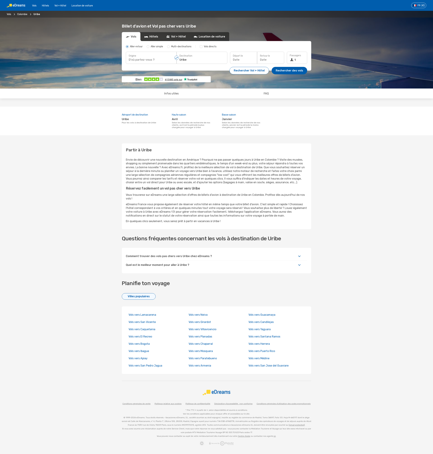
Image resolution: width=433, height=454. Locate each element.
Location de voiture (82, 5)
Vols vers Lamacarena (142, 314)
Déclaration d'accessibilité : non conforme (233, 404)
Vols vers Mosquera (201, 351)
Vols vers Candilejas (261, 322)
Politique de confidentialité (198, 404)
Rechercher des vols (289, 70)
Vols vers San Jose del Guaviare (268, 365)
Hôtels (45, 5)
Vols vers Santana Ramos (264, 336)
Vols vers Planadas (200, 336)
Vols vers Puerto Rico (261, 351)
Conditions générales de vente (136, 404)
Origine (132, 55)
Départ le (238, 55)
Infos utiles (171, 93)
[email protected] (297, 425)
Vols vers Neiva (198, 314)
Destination (185, 55)
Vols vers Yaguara (259, 329)
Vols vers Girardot (200, 322)
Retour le (265, 55)
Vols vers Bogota (139, 343)
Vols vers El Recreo (140, 336)
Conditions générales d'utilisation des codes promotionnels (284, 404)
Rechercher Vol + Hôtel (249, 70)
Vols (34, 5)
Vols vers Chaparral (201, 343)
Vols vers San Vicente (142, 322)
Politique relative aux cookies (168, 404)
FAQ (266, 93)
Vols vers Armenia (200, 365)
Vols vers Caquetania (142, 329)
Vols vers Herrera (259, 343)
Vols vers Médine (258, 358)
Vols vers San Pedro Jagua (145, 365)
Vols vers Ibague (139, 351)
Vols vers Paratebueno (203, 358)
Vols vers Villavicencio (202, 329)
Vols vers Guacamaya (261, 314)
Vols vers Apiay (138, 358)
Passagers (295, 55)
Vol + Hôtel (60, 5)
